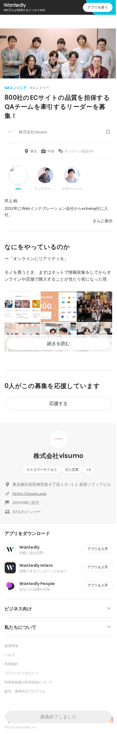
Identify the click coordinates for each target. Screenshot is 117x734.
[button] (61, 533)
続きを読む (58, 343)
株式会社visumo (58, 455)
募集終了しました (58, 717)
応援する (58, 403)
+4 (89, 469)
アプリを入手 (97, 548)
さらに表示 (102, 221)
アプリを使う (97, 7)
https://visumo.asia (29, 493)
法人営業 (72, 469)
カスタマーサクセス (41, 469)
